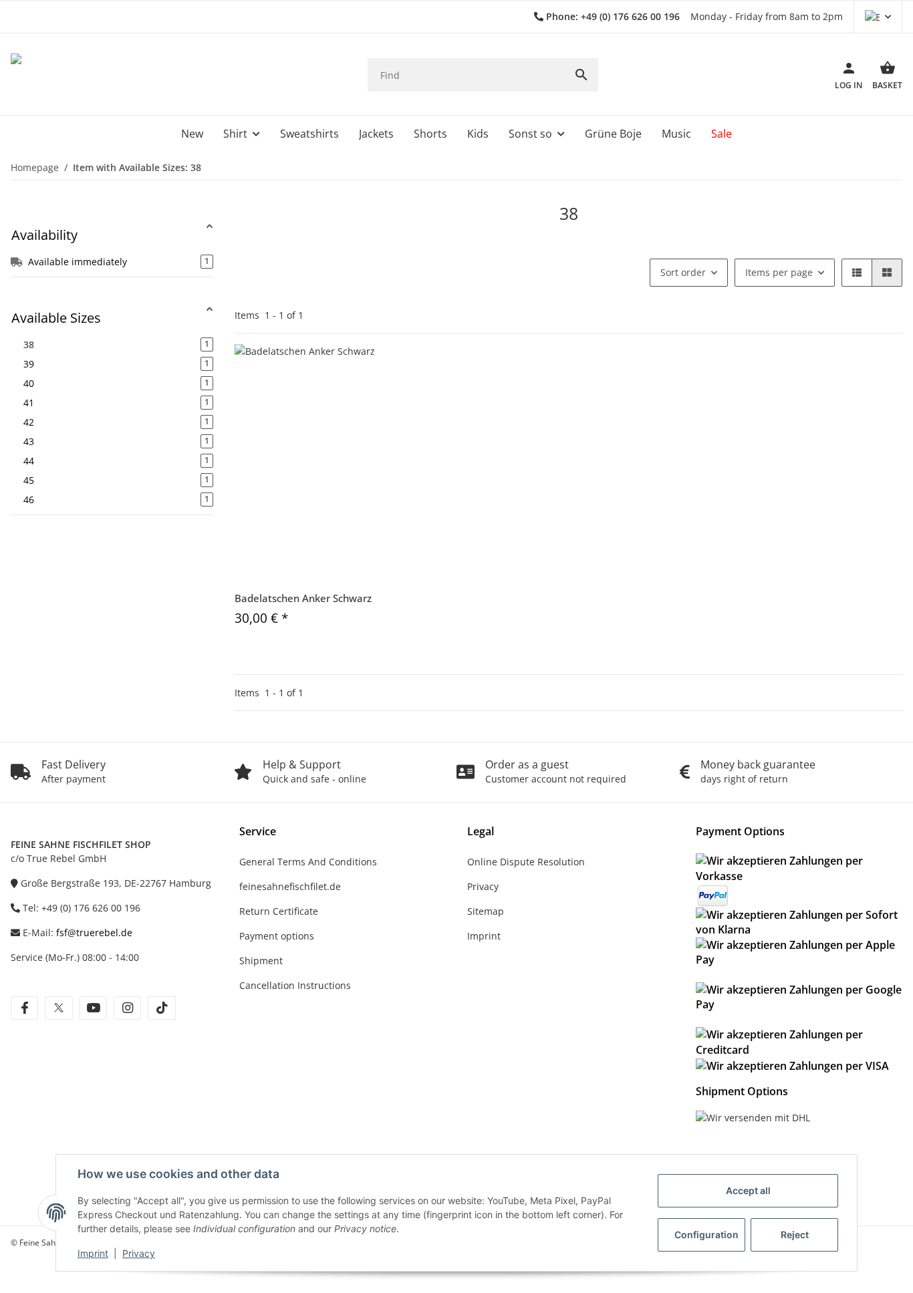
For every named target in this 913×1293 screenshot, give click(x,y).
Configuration (706, 1234)
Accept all (748, 1190)
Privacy (138, 1253)
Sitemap (485, 911)
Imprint (93, 1253)
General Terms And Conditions (308, 861)
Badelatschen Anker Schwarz (303, 598)
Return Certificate (278, 911)
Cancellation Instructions (295, 985)
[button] (878, 16)
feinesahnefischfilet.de (290, 886)
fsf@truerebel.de (94, 932)
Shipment (261, 960)
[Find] (581, 75)
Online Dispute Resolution (526, 861)
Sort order (683, 272)
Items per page (779, 272)
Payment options (276, 935)
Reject (795, 1234)
